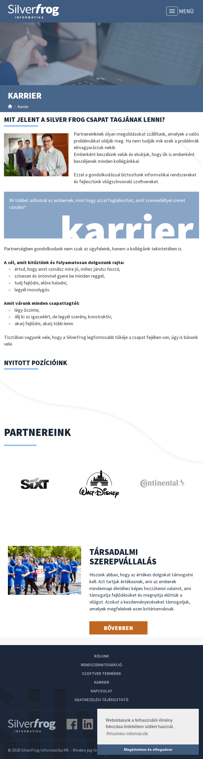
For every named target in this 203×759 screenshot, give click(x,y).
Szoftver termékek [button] (101, 673)
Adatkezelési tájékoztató (101, 699)
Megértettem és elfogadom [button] (148, 749)
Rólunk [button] (101, 656)
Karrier (101, 682)
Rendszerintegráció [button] (101, 664)
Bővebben (118, 628)
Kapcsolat (101, 690)
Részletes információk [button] (127, 734)
